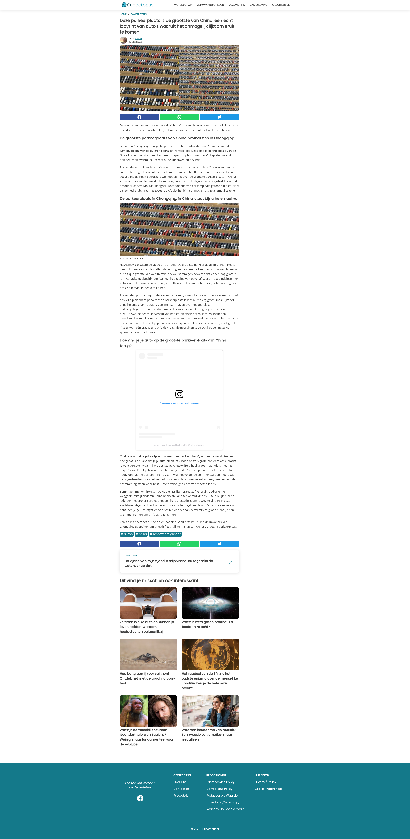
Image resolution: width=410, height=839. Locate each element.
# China (141, 534)
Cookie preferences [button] (269, 789)
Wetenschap (183, 5)
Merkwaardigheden (210, 5)
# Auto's (127, 534)
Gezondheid (237, 5)
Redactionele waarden (222, 795)
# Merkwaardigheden (165, 534)
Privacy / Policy (265, 782)
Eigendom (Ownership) (222, 802)
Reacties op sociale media (225, 809)
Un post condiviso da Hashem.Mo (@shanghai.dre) (179, 445)
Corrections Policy (219, 789)
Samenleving (258, 5)
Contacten (181, 789)
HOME (123, 14)
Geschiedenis (281, 5)
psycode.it (180, 795)
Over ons (180, 782)
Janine (138, 38)
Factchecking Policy (220, 782)
